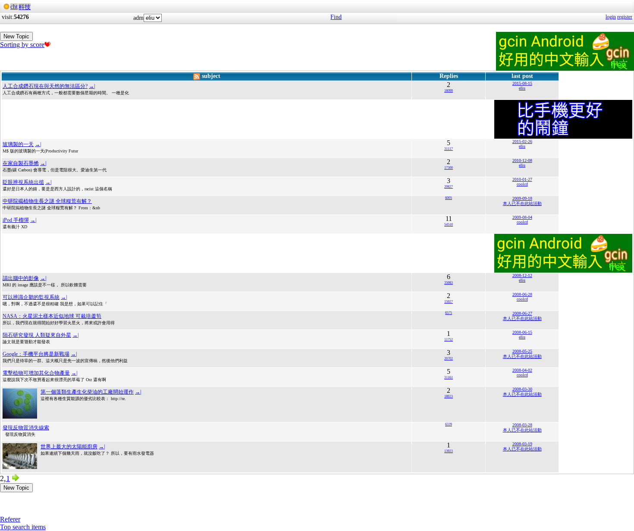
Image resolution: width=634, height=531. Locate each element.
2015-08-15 (522, 83)
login (611, 17)
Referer (10, 519)
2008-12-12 (522, 275)
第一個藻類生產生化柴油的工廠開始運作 (87, 392)
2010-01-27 (522, 179)
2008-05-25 (522, 351)
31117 (448, 149)
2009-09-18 (522, 198)
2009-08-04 (522, 217)
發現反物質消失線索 (26, 428)
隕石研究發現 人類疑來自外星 (37, 335)
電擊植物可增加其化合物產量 (36, 373)
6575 (448, 313)
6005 (448, 198)
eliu (522, 88)
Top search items (23, 527)
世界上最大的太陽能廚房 (69, 447)
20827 (448, 187)
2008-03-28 (522, 424)
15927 (448, 302)
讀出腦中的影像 (21, 278)
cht (14, 6)
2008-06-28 (522, 294)
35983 (448, 283)
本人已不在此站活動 (522, 203)
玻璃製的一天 (18, 144)
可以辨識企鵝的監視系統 (31, 297)
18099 (448, 91)
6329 (448, 424)
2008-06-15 (522, 332)
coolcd (522, 184)
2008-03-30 (522, 389)
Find (336, 17)
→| (92, 86)
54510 (448, 225)
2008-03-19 (522, 443)
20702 (448, 358)
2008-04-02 (522, 370)
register (624, 17)
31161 (448, 377)
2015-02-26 (522, 141)
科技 (25, 7)
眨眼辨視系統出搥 (23, 182)
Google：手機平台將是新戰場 (36, 354)
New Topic (16, 36)
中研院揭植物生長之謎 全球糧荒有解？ (47, 201)
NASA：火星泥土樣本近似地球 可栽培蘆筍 (52, 316)
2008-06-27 (522, 313)
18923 (448, 396)
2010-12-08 (522, 160)
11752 (448, 340)
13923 (448, 451)
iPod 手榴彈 (16, 220)
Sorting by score (22, 44)
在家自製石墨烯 (21, 163)
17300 (448, 168)
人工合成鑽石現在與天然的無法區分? (45, 86)
